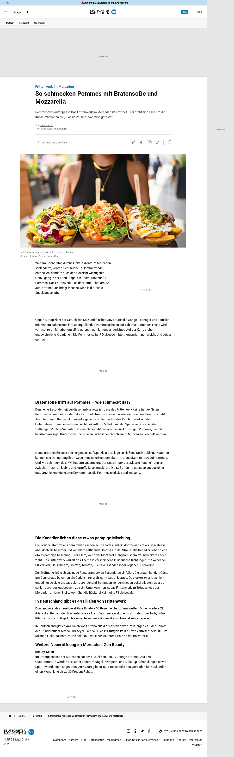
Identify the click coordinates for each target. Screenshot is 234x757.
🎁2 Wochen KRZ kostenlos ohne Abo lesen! (104, 2)
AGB (83, 740)
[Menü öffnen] (5, 12)
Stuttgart (10, 23)
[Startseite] (10, 716)
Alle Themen (39, 23)
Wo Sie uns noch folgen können (183, 731)
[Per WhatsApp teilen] (157, 142)
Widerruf (197, 745)
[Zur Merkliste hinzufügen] (169, 142)
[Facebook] (149, 731)
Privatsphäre (58, 740)
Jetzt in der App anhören (54, 142)
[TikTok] (142, 731)
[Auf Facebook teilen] (141, 142)
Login (199, 11)
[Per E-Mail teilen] (149, 142)
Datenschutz (96, 740)
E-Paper (17, 12)
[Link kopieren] (133, 142)
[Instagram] (128, 731)
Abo (184, 12)
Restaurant (24, 23)
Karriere (73, 740)
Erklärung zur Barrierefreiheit (141, 740)
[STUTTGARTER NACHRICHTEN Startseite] (103, 11)
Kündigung (167, 740)
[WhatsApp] (135, 731)
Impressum (195, 740)
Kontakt (181, 740)
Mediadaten (114, 740)
